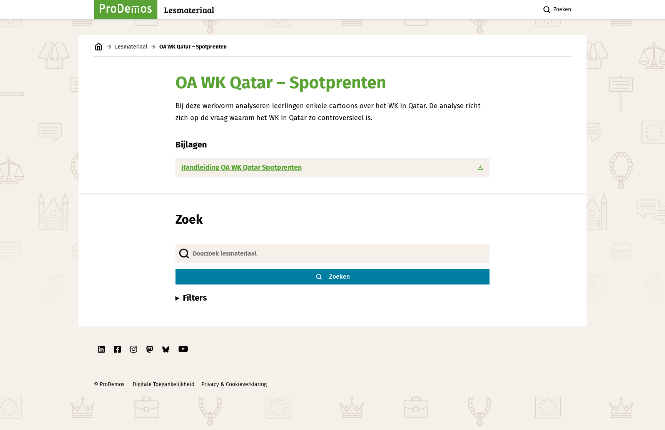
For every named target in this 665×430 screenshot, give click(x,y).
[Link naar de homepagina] (99, 47)
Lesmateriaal (131, 47)
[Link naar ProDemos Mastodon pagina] (150, 349)
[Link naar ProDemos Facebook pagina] (118, 349)
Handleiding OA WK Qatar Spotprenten (241, 167)
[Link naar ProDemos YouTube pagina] (183, 349)
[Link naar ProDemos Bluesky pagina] (167, 349)
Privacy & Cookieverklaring (234, 384)
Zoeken (562, 9)
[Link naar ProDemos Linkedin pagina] (102, 349)
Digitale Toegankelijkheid (163, 384)
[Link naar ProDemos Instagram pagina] (134, 349)
